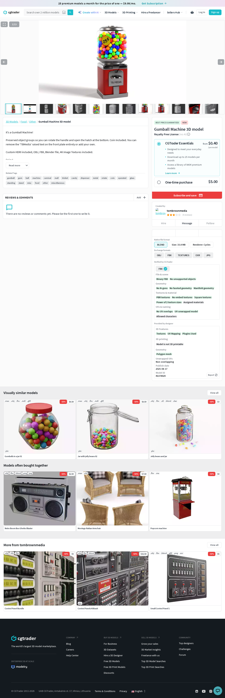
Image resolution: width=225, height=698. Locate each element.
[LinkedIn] (197, 691)
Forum (182, 654)
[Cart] (192, 12)
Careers (70, 649)
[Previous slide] (4, 62)
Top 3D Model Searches (153, 661)
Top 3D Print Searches (152, 667)
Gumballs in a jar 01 (13, 456)
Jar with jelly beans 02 (87, 456)
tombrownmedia (177, 210)
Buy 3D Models (111, 637)
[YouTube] (204, 691)
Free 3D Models (112, 661)
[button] (64, 12)
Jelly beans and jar (158, 456)
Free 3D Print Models (114, 667)
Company (70, 637)
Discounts (109, 672)
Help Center (72, 655)
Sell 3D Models (149, 637)
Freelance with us (150, 655)
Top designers (186, 643)
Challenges (185, 649)
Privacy (123, 691)
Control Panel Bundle (14, 608)
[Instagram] (211, 691)
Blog (68, 643)
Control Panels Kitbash (88, 608)
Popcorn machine (158, 528)
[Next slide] (221, 62)
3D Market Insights (151, 649)
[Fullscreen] (4, 24)
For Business (110, 643)
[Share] (210, 233)
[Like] (163, 233)
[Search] (70, 12)
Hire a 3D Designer (113, 655)
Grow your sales (149, 643)
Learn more (171, 173)
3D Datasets (110, 649)
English (137, 691)
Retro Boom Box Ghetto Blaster (19, 528)
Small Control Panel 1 (160, 608)
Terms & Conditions (105, 691)
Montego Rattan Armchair (89, 528)
